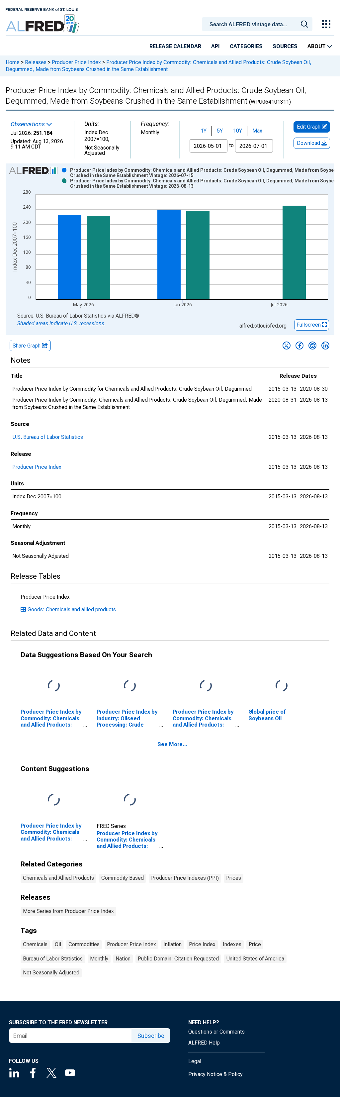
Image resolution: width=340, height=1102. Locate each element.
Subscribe (150, 1035)
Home (13, 62)
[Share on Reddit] (312, 346)
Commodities (84, 944)
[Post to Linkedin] (325, 346)
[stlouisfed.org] (42, 9)
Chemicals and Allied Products (58, 878)
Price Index (202, 944)
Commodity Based (122, 878)
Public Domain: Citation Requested (178, 958)
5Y (220, 131)
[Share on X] (287, 346)
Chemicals (35, 944)
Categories (246, 46)
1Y (204, 131)
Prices (233, 878)
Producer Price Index (76, 62)
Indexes (232, 944)
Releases (35, 62)
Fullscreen (309, 325)
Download (309, 143)
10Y (237, 131)
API (215, 46)
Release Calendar (175, 46)
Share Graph (27, 346)
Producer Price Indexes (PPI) (185, 878)
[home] (43, 24)
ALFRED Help (204, 1043)
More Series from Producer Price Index (68, 911)
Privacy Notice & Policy (215, 1074)
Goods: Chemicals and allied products (72, 609)
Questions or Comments (216, 1032)
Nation (123, 958)
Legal (194, 1061)
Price (255, 944)
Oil (58, 944)
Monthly (99, 958)
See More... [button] (172, 744)
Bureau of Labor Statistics (53, 958)
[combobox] (258, 23)
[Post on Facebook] (299, 346)
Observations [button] (28, 124)
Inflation (172, 944)
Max (257, 131)
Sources (285, 46)
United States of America (255, 958)
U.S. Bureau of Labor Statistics (47, 437)
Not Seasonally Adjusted (51, 972)
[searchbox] (258, 24)
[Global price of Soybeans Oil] (281, 686)
